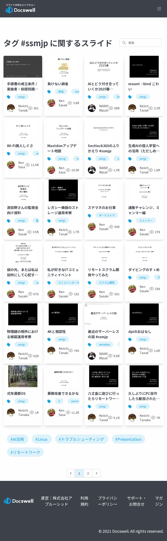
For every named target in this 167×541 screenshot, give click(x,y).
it (59, 401)
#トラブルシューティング (81, 439)
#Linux (41, 439)
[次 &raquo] (96, 473)
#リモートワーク (25, 452)
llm (119, 96)
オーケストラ (107, 215)
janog (61, 158)
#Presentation (128, 439)
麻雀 (61, 91)
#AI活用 (17, 439)
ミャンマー (145, 220)
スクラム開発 (107, 282)
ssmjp (21, 96)
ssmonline (77, 401)
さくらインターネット (71, 282)
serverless (104, 344)
